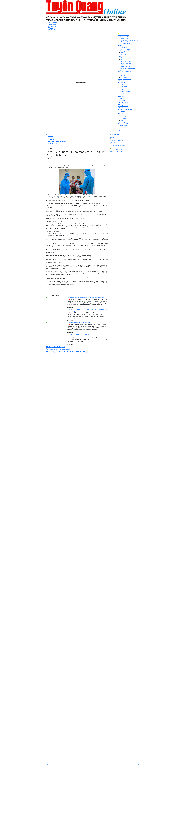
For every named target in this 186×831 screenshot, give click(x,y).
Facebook (51, 146)
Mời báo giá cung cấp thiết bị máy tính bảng (66, 351)
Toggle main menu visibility (81, 82)
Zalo (51, 148)
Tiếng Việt (54, 22)
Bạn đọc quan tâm (114, 134)
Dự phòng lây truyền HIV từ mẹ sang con (78, 322)
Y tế (49, 138)
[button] (129, 128)
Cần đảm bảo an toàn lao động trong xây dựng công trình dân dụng (86, 297)
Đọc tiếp (112, 137)
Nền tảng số (51, 29)
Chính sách (51, 139)
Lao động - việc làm (53, 143)
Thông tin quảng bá (55, 346)
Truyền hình (53, 24)
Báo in (51, 28)
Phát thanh (52, 26)
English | (48, 22)
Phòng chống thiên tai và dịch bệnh (57, 141)
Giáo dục (50, 136)
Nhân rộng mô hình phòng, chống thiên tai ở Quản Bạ (82, 334)
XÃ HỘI (48, 134)
